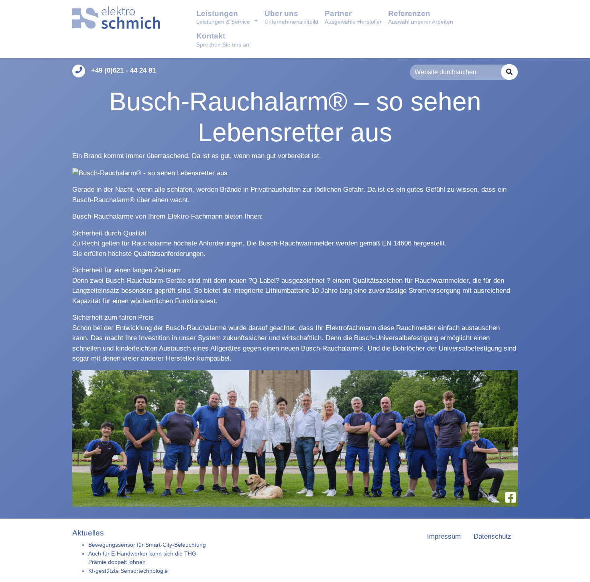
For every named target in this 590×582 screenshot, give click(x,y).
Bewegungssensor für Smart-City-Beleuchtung (147, 544)
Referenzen (420, 17)
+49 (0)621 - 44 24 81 (123, 70)
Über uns (291, 17)
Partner (353, 17)
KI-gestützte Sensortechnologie (128, 571)
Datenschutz (492, 536)
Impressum (444, 536)
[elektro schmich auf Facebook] (510, 497)
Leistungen (223, 17)
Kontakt (223, 39)
